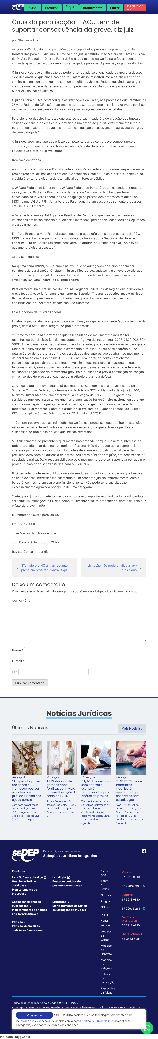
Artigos (105, 901)
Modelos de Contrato (105, 949)
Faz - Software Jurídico (28, 885)
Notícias (105, 895)
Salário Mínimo (105, 923)
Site (15, 672)
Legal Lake (67, 881)
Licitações (69, 906)
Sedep (70, 7)
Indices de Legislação (105, 978)
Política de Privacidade (96, 1020)
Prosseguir (34, 1015)
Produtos (51, 8)
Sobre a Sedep (105, 885)
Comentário (22, 600)
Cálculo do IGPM (105, 911)
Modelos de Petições (105, 964)
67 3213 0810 (131, 877)
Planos (32, 8)
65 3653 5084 (131, 938)
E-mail (18, 661)
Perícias (27, 926)
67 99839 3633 (132, 886)
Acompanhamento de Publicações (29, 908)
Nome (17, 650)
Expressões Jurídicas (105, 990)
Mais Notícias (132, 728)
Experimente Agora (135, 8)
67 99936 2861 (132, 908)
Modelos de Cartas (105, 935)
